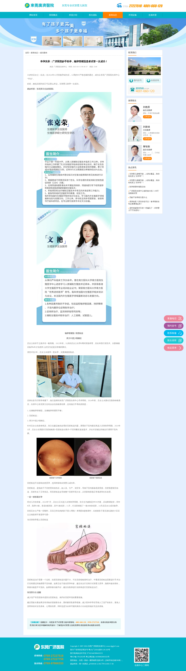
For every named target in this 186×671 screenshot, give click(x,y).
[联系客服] (180, 333)
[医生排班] (180, 340)
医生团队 (93, 15)
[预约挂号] (180, 326)
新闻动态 (113, 15)
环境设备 (133, 15)
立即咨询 (147, 117)
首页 (27, 53)
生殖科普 (153, 15)
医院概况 (53, 15)
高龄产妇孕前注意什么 (138, 197)
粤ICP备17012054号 (77, 657)
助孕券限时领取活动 (137, 187)
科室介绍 (73, 15)
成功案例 (43, 53)
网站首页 (33, 15)
